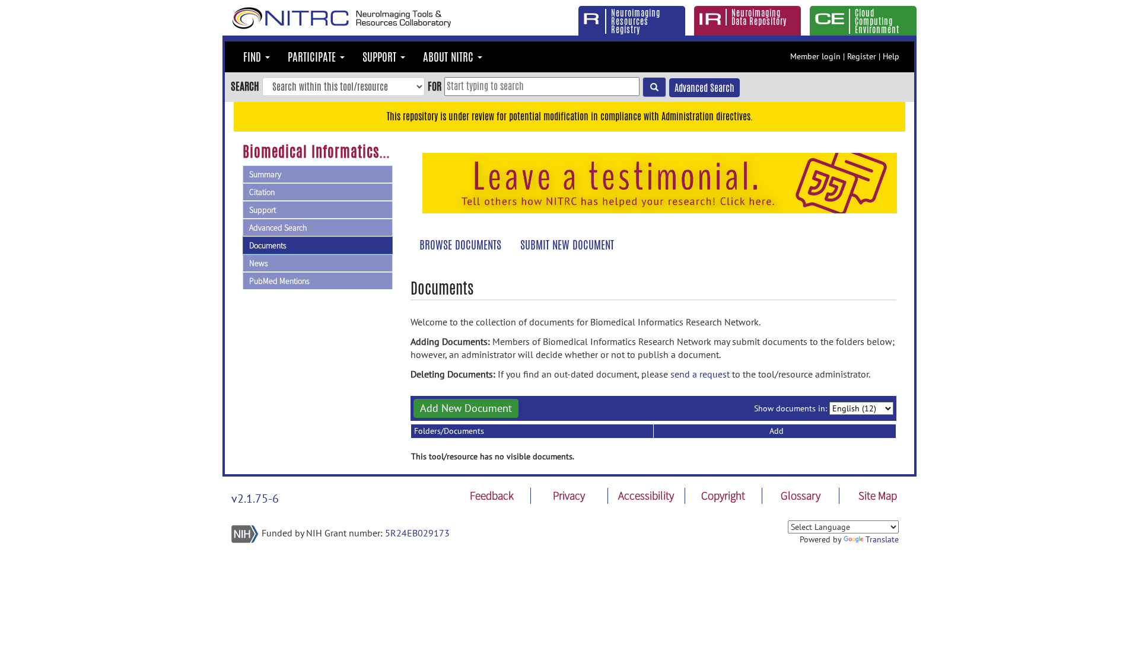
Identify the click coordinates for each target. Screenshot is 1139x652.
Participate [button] (313, 57)
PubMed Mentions (279, 281)
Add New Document (466, 408)
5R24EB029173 (417, 533)
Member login (815, 56)
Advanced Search (704, 88)
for (434, 86)
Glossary (800, 495)
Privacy (569, 495)
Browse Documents (460, 244)
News (258, 263)
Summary (265, 174)
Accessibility (646, 495)
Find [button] (253, 57)
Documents (268, 245)
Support (262, 209)
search (245, 86)
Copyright (723, 495)
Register (861, 56)
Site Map (877, 495)
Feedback (492, 495)
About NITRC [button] (449, 57)
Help (891, 56)
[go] (654, 87)
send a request (700, 374)
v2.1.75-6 (255, 498)
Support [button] (380, 57)
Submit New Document (567, 244)
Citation (262, 192)
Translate (882, 539)
